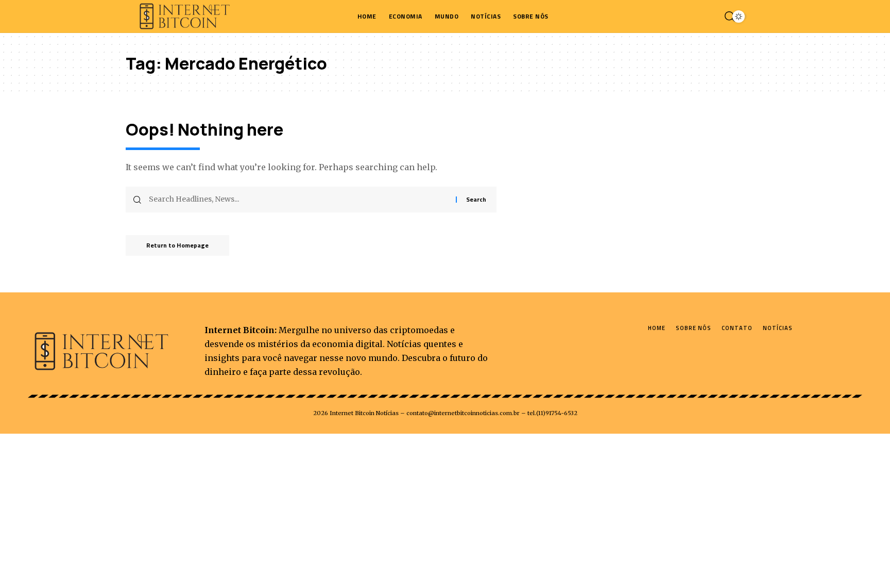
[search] (727, 16)
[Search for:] (298, 199)
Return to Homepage (177, 245)
